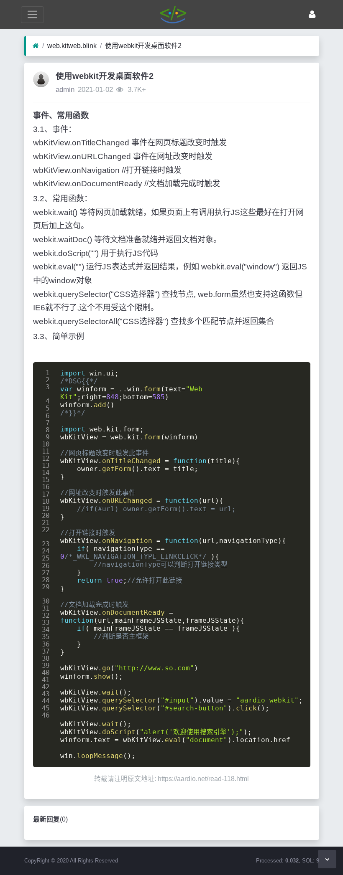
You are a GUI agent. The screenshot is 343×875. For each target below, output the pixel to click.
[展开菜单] (32, 14)
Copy (298, 370)
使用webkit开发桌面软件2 (143, 45)
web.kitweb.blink (72, 45)
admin (65, 90)
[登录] (312, 14)
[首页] (36, 46)
